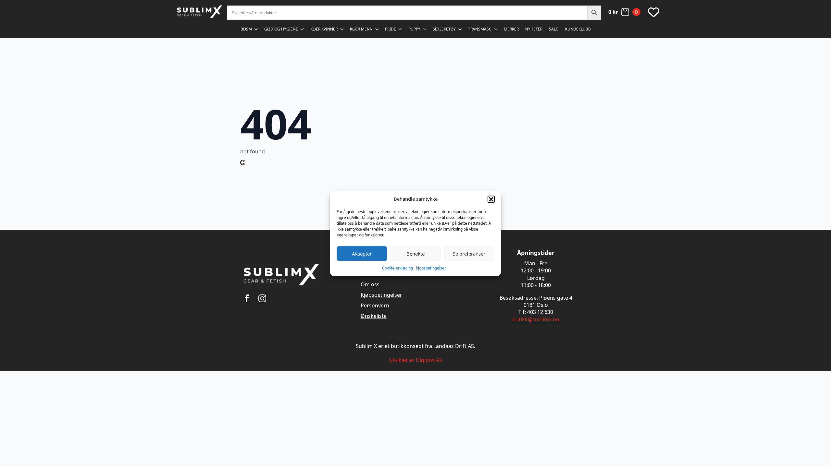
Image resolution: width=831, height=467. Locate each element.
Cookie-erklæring (397, 268)
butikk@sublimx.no (535, 319)
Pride (390, 29)
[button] (491, 199)
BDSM (246, 29)
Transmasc (479, 29)
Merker (511, 29)
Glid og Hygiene (281, 29)
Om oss (370, 284)
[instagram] (262, 298)
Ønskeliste (374, 315)
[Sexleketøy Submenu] (460, 29)
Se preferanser (469, 253)
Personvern (375, 305)
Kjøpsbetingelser (381, 294)
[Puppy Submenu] (424, 29)
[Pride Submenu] (400, 29)
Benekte (415, 253)
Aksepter (362, 253)
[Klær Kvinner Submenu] (342, 29)
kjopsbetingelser (431, 268)
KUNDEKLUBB (578, 29)
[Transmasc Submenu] (496, 29)
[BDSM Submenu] (256, 29)
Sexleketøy (444, 29)
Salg (554, 29)
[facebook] (246, 298)
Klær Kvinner (324, 29)
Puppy (414, 29)
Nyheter (533, 29)
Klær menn (361, 29)
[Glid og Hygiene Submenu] (302, 29)
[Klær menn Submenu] (377, 29)
